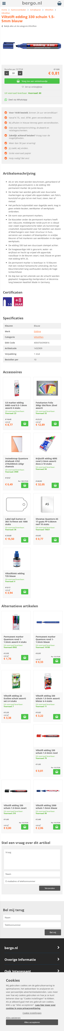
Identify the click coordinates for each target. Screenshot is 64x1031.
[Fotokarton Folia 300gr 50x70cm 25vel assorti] (47, 388)
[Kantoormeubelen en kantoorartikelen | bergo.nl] (32, 4)
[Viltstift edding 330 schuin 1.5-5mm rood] (48, 736)
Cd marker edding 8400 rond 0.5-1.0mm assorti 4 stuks (16, 405)
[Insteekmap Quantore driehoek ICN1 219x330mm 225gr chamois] (16, 444)
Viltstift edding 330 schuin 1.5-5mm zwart (15, 806)
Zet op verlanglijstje (33, 86)
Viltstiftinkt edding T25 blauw (15, 574)
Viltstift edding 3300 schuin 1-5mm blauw (46, 806)
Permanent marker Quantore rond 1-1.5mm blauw (45, 639)
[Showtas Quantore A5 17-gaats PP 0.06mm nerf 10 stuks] (47, 504)
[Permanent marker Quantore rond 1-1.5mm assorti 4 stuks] (16, 622)
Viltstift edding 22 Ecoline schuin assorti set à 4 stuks (15, 698)
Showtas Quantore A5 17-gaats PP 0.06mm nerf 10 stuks (47, 521)
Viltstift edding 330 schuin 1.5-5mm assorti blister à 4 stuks (48, 698)
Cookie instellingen (32, 1013)
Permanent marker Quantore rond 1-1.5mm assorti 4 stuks (15, 639)
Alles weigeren (13, 1017)
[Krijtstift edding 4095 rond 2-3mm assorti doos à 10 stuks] (47, 444)
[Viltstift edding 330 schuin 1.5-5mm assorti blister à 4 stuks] (48, 681)
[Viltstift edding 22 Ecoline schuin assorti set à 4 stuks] (16, 681)
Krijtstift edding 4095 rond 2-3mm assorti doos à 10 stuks (46, 461)
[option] (32, 45)
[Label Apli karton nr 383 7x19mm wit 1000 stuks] (16, 504)
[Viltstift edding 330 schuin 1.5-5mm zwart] (16, 791)
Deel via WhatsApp (17, 99)
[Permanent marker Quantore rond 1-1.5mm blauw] (48, 622)
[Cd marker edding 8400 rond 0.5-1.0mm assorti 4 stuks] (16, 388)
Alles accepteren (32, 1022)
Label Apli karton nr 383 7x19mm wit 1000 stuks (16, 521)
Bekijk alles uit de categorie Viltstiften (20, 26)
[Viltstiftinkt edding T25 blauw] (16, 559)
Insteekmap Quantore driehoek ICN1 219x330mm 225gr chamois (16, 462)
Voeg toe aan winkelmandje (34, 81)
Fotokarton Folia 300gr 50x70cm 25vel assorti (46, 405)
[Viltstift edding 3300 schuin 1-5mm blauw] (48, 791)
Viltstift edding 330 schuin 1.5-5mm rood (47, 751)
